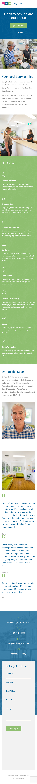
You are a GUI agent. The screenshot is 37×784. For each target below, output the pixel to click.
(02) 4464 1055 (18, 26)
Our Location (18, 32)
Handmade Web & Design (22, 775)
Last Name (10, 682)
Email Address (11, 691)
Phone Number (11, 700)
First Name (10, 673)
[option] (18, 514)
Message (9, 709)
